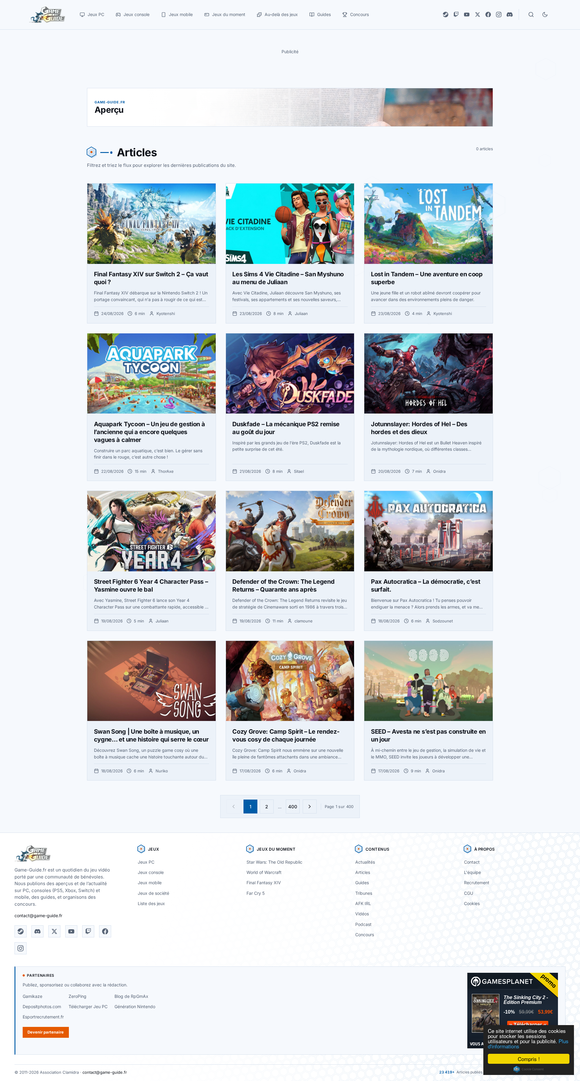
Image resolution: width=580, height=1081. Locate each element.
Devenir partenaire (45, 1032)
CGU (468, 893)
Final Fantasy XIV (263, 882)
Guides (362, 882)
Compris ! (529, 1059)
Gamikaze (32, 996)
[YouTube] (467, 14)
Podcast (363, 924)
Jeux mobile (150, 882)
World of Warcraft (264, 872)
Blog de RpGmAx (131, 996)
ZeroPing (77, 996)
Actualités (365, 862)
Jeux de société (153, 893)
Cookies (472, 903)
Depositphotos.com (42, 1006)
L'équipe (472, 872)
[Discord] (509, 14)
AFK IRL (363, 903)
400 (292, 807)
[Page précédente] (233, 806)
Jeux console (151, 872)
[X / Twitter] (477, 14)
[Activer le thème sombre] (545, 14)
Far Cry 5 (255, 893)
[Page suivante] (310, 806)
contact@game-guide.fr (38, 915)
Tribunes (363, 893)
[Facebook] (488, 14)
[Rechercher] (531, 14)
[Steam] (445, 14)
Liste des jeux (151, 903)
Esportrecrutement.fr (43, 1016)
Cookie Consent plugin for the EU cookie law (529, 1069)
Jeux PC (146, 862)
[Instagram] (499, 14)
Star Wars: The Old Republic (274, 862)
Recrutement (476, 882)
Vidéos (362, 913)
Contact (472, 862)
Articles (362, 872)
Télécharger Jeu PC (88, 1006)
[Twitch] (456, 14)
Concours (364, 934)
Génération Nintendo (134, 1006)
